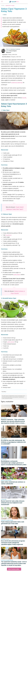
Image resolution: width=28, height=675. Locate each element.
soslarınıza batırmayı (16, 82)
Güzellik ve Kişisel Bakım (7, 520)
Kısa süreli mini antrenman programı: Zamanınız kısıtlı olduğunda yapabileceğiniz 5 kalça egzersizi (13, 542)
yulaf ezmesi (10, 342)
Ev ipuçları (3, 459)
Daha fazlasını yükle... (14, 569)
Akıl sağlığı (4, 418)
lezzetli (24, 97)
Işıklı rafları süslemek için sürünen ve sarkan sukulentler (13, 483)
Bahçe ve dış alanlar (6, 480)
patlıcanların (17, 274)
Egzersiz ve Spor (5, 539)
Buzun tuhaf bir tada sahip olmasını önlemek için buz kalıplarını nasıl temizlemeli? (12, 502)
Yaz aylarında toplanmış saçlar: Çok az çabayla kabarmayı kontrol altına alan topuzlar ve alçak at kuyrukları (14, 563)
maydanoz (8, 235)
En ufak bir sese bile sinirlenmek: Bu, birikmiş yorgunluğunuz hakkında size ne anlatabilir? (13, 442)
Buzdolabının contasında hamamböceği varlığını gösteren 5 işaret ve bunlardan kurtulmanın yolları (13, 462)
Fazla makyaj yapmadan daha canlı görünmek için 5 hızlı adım (12, 522)
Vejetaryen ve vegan (10, 5)
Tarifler (2, 5)
